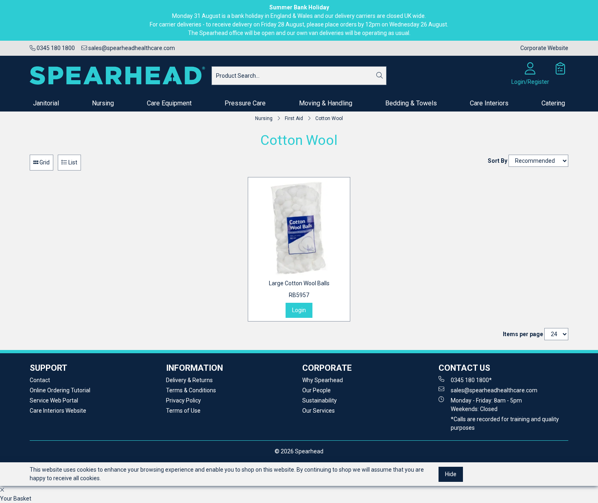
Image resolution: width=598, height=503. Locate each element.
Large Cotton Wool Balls (299, 289)
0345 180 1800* (471, 380)
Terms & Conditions (191, 390)
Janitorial (46, 103)
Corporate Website (544, 48)
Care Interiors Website (58, 410)
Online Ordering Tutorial (60, 390)
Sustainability (319, 400)
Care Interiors (489, 103)
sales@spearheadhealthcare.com (131, 48)
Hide (450, 474)
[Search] (379, 75)
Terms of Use (183, 410)
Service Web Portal (54, 400)
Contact (40, 380)
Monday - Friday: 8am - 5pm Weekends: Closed (486, 404)
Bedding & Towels (411, 103)
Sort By (497, 160)
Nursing (103, 103)
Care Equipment (169, 103)
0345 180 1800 (55, 48)
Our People (316, 390)
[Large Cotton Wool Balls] (299, 228)
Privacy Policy (183, 400)
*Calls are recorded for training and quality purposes (505, 423)
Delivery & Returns (189, 380)
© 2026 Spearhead (299, 451)
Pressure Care (245, 103)
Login (299, 310)
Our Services (318, 410)
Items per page (523, 334)
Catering (553, 103)
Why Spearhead (322, 380)
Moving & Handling (325, 103)
